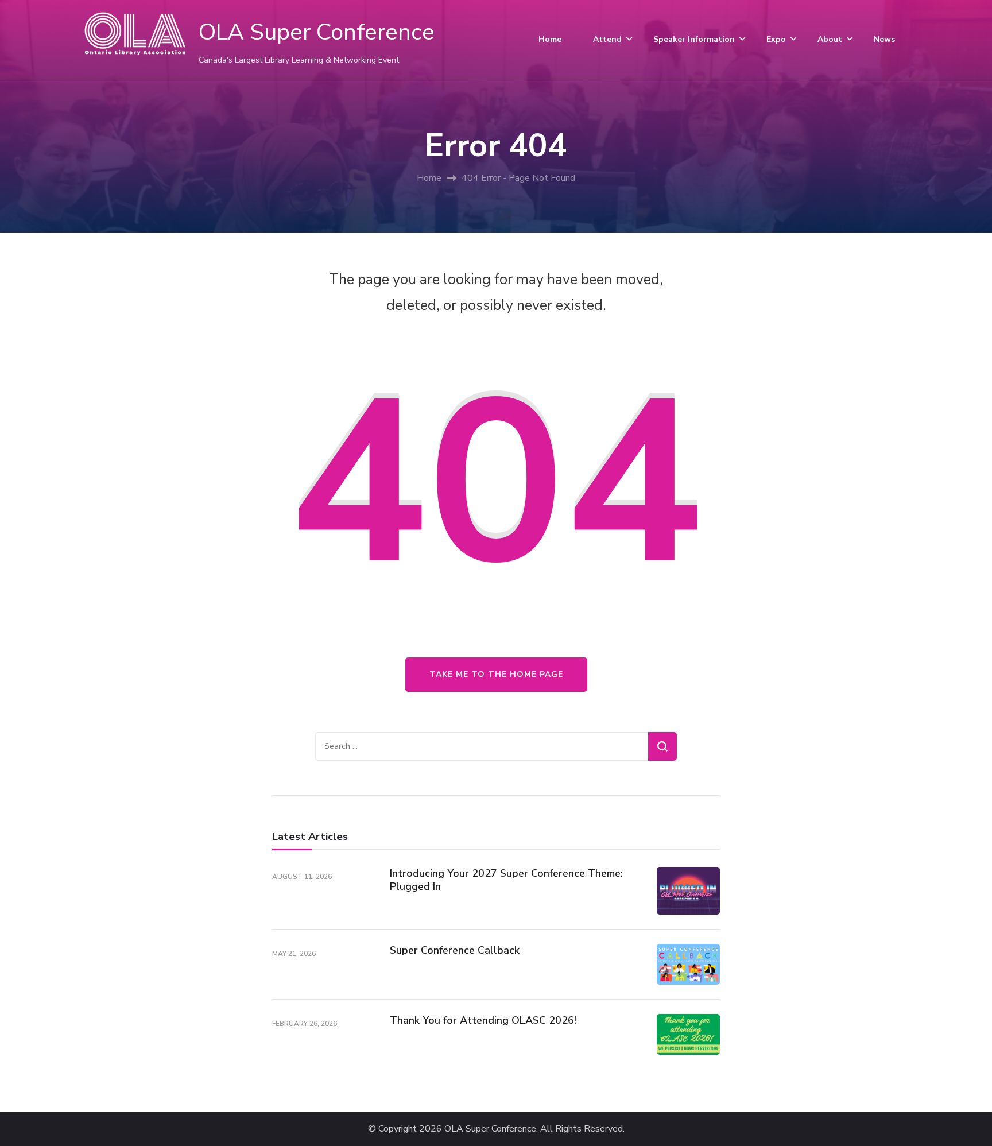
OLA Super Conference (317, 32)
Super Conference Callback (455, 950)
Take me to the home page (496, 674)
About (829, 39)
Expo (776, 39)
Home (549, 39)
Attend (607, 39)
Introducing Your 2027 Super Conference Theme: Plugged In (506, 879)
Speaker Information (694, 39)
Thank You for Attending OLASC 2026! (483, 1020)
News (884, 39)
